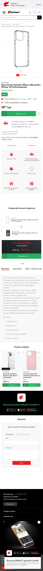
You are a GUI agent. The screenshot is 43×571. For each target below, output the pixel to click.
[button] (30, 13)
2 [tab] (23, 71)
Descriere (5, 268)
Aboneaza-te (10, 504)
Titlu (7, 438)
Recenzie (8, 448)
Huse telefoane (16, 24)
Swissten (5, 83)
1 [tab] (20, 71)
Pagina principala (5, 24)
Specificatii (17, 268)
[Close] (1, 4)
